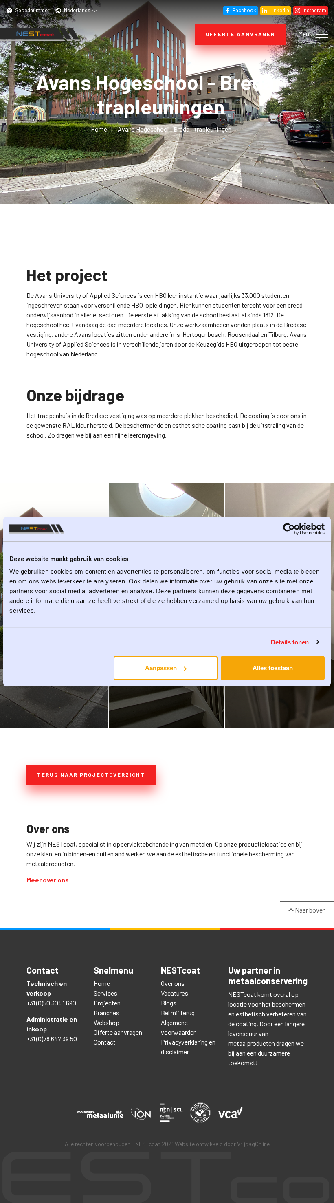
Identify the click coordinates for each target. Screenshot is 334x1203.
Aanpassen (161, 667)
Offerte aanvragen (240, 34)
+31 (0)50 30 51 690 (51, 1003)
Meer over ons (47, 880)
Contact (105, 1042)
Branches (106, 1012)
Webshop (106, 1022)
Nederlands (77, 10)
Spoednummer (32, 10)
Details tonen (290, 641)
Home (102, 983)
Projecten (107, 1003)
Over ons (173, 983)
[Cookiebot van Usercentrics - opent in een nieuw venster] (289, 529)
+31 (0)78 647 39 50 (51, 1038)
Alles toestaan (273, 667)
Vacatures (174, 993)
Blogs (168, 1003)
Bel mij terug (178, 1012)
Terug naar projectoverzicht (91, 775)
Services (105, 993)
